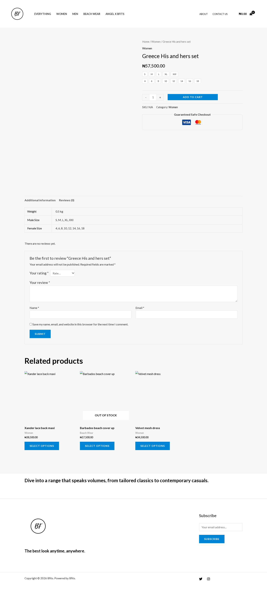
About (203, 14)
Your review (40, 282)
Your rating (39, 273)
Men (75, 13)
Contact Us (220, 14)
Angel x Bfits (115, 13)
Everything (42, 13)
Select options (42, 445)
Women (61, 13)
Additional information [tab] (40, 200)
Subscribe (211, 538)
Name (34, 307)
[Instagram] (208, 579)
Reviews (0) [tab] (66, 200)
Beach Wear (91, 13)
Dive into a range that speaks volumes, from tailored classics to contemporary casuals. (117, 480)
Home (145, 41)
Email (139, 307)
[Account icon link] (259, 13)
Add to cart (193, 97)
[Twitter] (200, 579)
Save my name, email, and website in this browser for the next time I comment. (80, 324)
